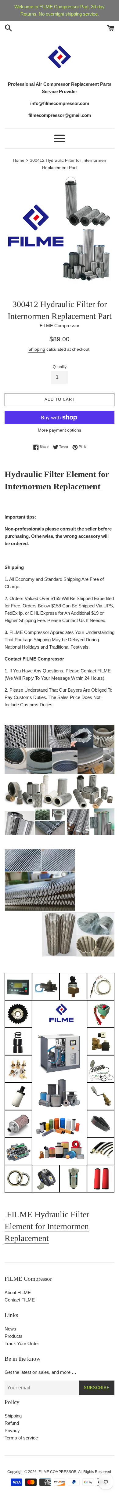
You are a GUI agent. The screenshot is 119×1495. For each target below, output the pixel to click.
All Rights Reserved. (95, 1472)
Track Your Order (22, 1343)
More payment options (59, 430)
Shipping (36, 349)
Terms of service (21, 1437)
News (10, 1328)
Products (14, 1336)
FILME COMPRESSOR (57, 1472)
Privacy (12, 1430)
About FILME (18, 1292)
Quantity (60, 367)
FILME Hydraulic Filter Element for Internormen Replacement (47, 1226)
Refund (12, 1423)
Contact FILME (20, 1299)
